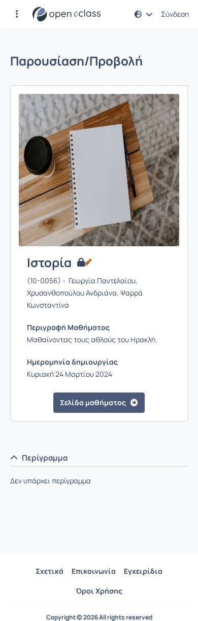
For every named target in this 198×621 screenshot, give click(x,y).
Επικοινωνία (94, 571)
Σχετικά (49, 571)
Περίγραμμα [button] (45, 457)
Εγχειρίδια (143, 571)
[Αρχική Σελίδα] (66, 14)
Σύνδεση (175, 14)
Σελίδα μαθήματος (93, 402)
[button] (16, 14)
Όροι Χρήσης (99, 591)
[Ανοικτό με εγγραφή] (83, 262)
